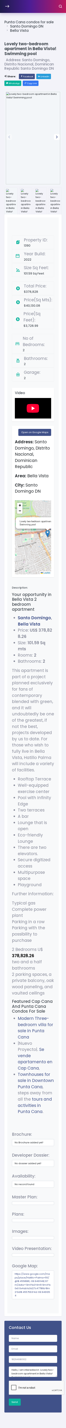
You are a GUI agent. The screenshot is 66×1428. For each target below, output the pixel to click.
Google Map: (25, 1266)
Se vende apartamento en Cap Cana (35, 1058)
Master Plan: (24, 1197)
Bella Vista (19, 30)
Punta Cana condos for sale (29, 22)
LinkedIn (44, 76)
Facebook (28, 76)
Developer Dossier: (30, 1155)
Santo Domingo (34, 618)
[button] (57, 137)
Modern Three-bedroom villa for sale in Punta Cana (35, 1027)
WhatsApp (14, 83)
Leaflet (46, 572)
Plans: (18, 1214)
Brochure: (22, 1134)
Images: (20, 1231)
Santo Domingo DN (26, 26)
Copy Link (31, 83)
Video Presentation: (32, 1248)
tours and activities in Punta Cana (35, 1105)
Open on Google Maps (34, 432)
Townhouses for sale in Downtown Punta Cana (36, 1080)
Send (15, 1402)
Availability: (23, 1176)
